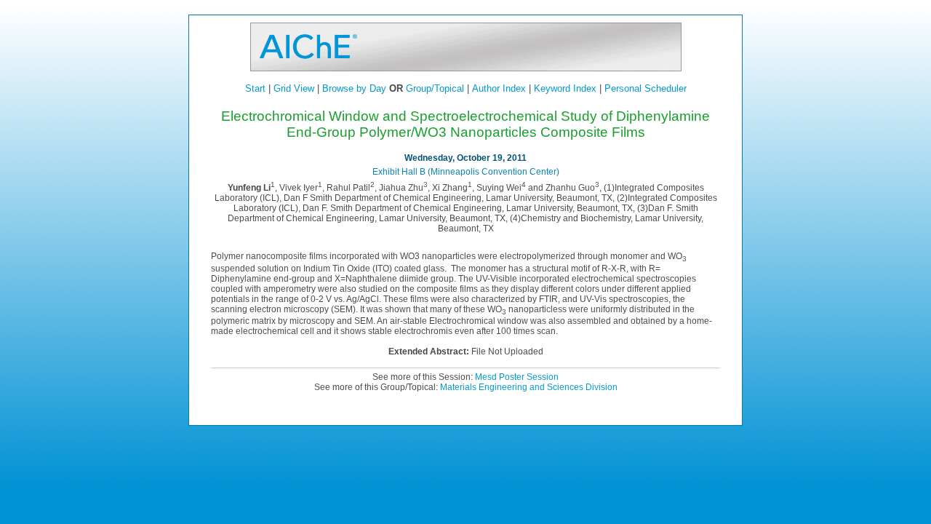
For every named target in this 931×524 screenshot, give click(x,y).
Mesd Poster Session (517, 377)
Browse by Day (354, 88)
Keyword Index (565, 88)
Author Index (499, 88)
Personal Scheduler (645, 88)
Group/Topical (435, 88)
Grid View (293, 88)
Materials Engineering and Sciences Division (529, 387)
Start (255, 88)
